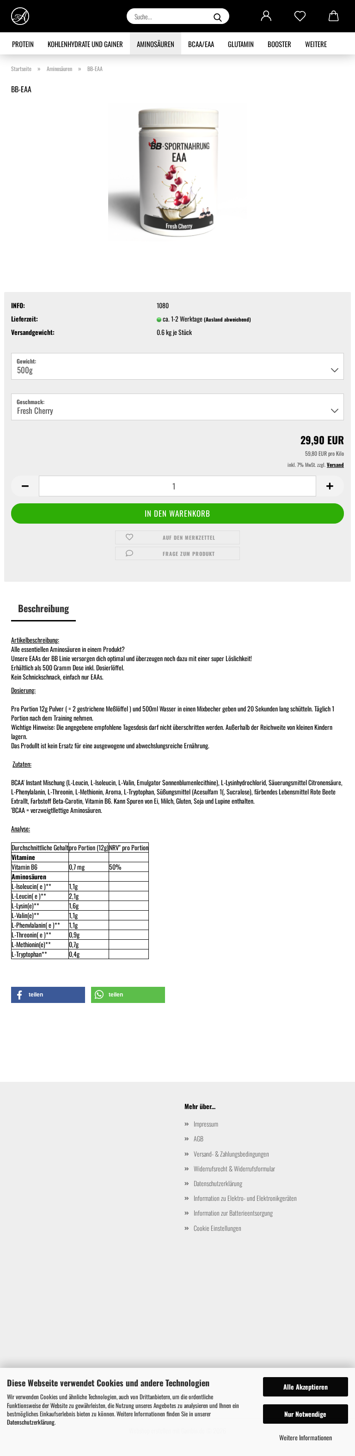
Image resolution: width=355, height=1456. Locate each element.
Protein (23, 44)
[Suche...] (217, 16)
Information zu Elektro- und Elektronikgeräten (245, 1198)
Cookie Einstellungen (217, 1228)
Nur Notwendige (305, 1414)
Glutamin (241, 44)
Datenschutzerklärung (31, 1421)
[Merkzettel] (300, 16)
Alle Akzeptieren (305, 1386)
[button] (266, 16)
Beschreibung (43, 608)
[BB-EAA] (177, 171)
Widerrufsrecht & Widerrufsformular (234, 1168)
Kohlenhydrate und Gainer (85, 44)
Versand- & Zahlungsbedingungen (231, 1153)
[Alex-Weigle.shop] (23, 16)
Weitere (316, 44)
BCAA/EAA (201, 44)
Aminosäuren (155, 44)
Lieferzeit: (24, 318)
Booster (279, 44)
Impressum (206, 1123)
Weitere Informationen (305, 1437)
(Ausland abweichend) (227, 319)
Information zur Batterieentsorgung (233, 1212)
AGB (198, 1138)
